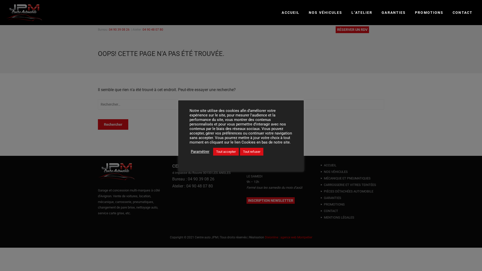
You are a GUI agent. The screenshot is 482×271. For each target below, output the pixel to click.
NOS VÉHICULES (325, 13)
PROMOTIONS (429, 13)
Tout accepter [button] (226, 152)
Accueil (290, 13)
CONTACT (462, 13)
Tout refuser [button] (251, 152)
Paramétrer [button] (200, 151)
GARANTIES (394, 13)
